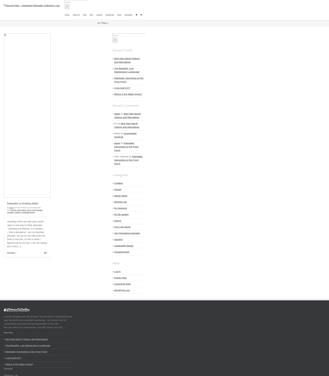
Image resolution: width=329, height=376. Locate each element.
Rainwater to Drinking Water (22, 203)
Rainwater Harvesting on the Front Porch (126, 147)
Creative (118, 183)
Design (13, 210)
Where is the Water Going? (128, 94)
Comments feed (122, 284)
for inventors (120, 208)
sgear (11, 208)
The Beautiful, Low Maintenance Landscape (27, 345)
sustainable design (28, 212)
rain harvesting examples (127, 233)
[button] (141, 14)
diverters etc (120, 202)
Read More (11, 253)
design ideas (21, 210)
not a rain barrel (122, 227)
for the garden (121, 214)
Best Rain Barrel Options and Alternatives (26, 339)
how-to (29, 210)
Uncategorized (121, 252)
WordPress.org (122, 290)
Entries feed (120, 278)
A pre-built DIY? (122, 88)
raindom (18, 212)
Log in (117, 271)
